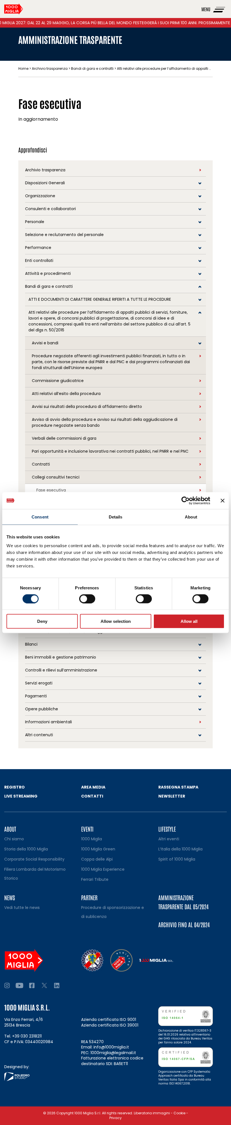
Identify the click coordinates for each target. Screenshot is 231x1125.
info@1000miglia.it (111, 1047)
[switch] (87, 598)
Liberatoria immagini (152, 1113)
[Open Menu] (219, 9)
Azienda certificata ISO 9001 (108, 1019)
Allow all (189, 621)
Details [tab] (116, 516)
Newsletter (171, 796)
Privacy (115, 1117)
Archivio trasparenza (50, 68)
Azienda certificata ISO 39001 (109, 1025)
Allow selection (116, 621)
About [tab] (191, 516)
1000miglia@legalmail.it (113, 1053)
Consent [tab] (40, 516)
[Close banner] (223, 500)
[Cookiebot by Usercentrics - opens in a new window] (185, 500)
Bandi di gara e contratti (92, 68)
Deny (42, 621)
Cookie (179, 1113)
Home (23, 68)
